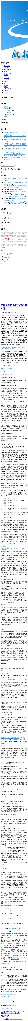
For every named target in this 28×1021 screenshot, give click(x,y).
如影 (11, 239)
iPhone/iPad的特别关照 (6, 374)
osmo (14, 236)
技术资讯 (9, 110)
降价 (12, 241)
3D (9, 239)
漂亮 (22, 245)
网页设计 (9, 114)
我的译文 (6, 67)
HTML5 (8, 245)
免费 (5, 245)
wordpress (23, 241)
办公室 (15, 235)
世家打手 (13, 312)
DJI (14, 232)
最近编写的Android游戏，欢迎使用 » (10, 1013)
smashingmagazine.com (10, 994)
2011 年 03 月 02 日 (5, 312)
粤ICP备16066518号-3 (16, 1019)
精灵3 (17, 241)
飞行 (14, 233)
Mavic (20, 241)
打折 (25, 236)
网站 (8, 232)
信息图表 (22, 233)
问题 (19, 236)
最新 (26, 232)
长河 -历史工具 (7, 69)
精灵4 (13, 239)
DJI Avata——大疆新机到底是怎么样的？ (14, 154)
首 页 (6, 78)
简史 (23, 239)
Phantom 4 (8, 241)
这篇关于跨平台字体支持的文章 (15, 928)
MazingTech (6, 996)
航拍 (5, 116)
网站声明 (6, 75)
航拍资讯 (6, 85)
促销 (12, 232)
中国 (3, 244)
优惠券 (10, 233)
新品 (15, 239)
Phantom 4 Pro (17, 233)
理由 (16, 244)
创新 (12, 245)
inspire (7, 233)
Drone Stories (7, 256)
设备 (10, 1008)
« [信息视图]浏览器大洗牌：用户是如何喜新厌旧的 (14, 1011)
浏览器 (17, 236)
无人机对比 (7, 66)
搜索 (3, 245)
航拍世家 (6, 1019)
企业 (7, 235)
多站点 (22, 244)
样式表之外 (4, 371)
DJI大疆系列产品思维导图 (14, 196)
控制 (17, 235)
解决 (21, 239)
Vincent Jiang (7, 257)
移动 (14, 244)
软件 (9, 235)
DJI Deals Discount (8, 253)
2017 (25, 235)
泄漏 (11, 235)
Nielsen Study (7, 348)
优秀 (24, 244)
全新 (20, 244)
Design (4, 235)
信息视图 (3, 247)
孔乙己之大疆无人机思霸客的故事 (17, 178)
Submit (16, 165)
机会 (16, 232)
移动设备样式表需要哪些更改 (8, 368)
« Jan (2, 225)
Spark (6, 232)
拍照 (12, 233)
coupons (18, 239)
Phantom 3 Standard (17, 245)
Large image (4, 403)
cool (14, 241)
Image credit (14, 348)
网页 (19, 235)
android (9, 244)
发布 (2, 245)
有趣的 (8, 112)
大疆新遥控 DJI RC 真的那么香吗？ (13, 155)
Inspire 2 (2, 236)
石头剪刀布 (3, 232)
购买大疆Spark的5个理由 (15, 202)
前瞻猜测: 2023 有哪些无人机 (11, 146)
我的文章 (6, 71)
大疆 (6, 239)
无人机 (4, 241)
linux (25, 239)
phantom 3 (19, 232)
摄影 (5, 244)
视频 (10, 232)
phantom (23, 232)
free (25, 233)
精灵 (5, 236)
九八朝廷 (6, 259)
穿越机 (12, 236)
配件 (24, 245)
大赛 (18, 244)
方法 (26, 244)
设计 (2, 233)
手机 (10, 245)
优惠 (9, 236)
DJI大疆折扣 (7, 254)
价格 (5, 233)
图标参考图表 (15, 959)
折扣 (10, 241)
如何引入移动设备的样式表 (8, 365)
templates (22, 235)
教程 (13, 235)
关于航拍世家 (7, 73)
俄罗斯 (3, 239)
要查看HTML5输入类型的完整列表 (10, 738)
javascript (22, 236)
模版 (26, 241)
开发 (7, 244)
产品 (26, 245)
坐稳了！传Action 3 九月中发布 (12, 152)
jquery (7, 236)
